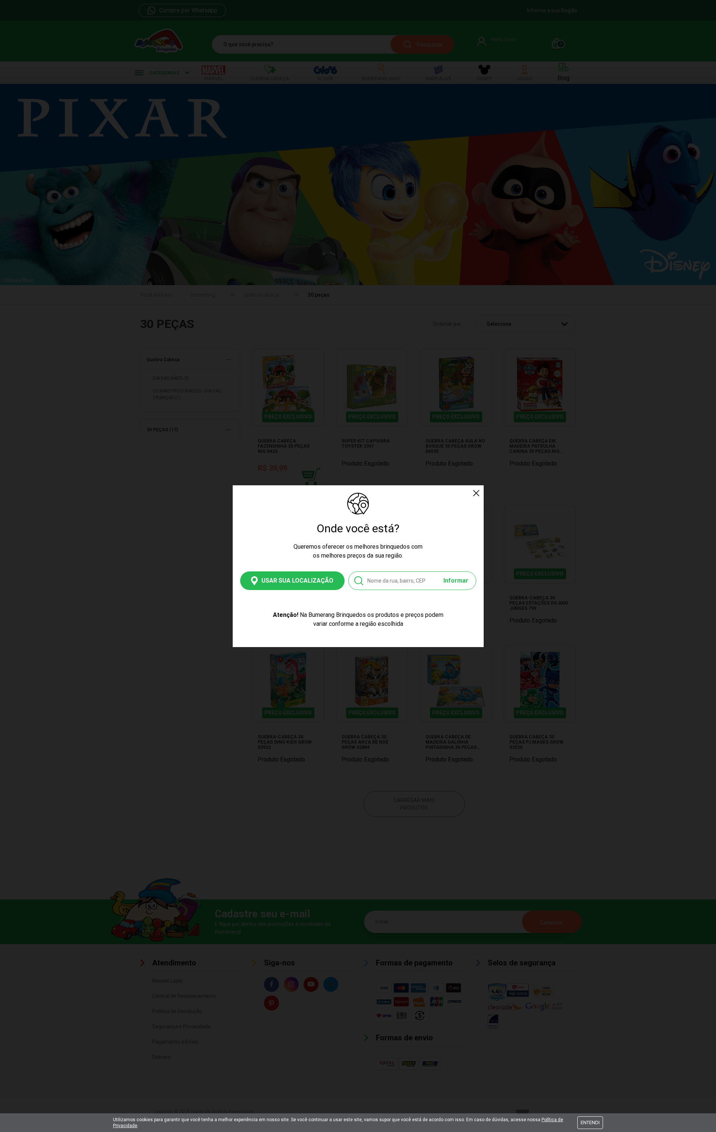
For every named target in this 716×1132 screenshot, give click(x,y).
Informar (455, 580)
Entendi (590, 1122)
